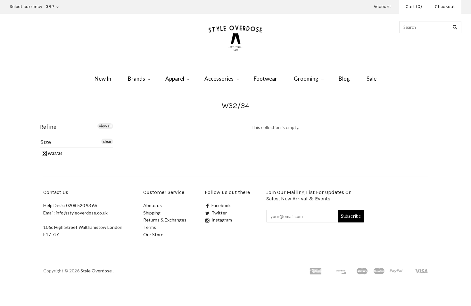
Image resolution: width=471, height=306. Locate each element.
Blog (344, 78)
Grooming (306, 78)
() (414, 6)
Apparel (174, 78)
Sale (371, 78)
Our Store (153, 234)
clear (107, 141)
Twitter (219, 212)
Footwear (265, 78)
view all (105, 126)
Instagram (221, 219)
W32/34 (54, 153)
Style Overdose (96, 270)
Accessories (219, 78)
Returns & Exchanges (164, 219)
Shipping (152, 212)
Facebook (221, 205)
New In (103, 78)
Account (382, 6)
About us (152, 205)
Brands (136, 78)
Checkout (445, 6)
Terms (149, 227)
